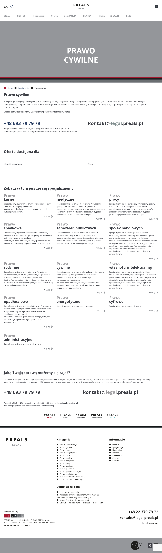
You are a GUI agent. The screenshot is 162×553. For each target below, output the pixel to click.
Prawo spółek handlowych (70, 471)
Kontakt (114, 16)
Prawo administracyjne (69, 445)
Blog (128, 16)
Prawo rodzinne (66, 466)
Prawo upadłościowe (68, 474)
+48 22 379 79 (143, 511)
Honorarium (69, 16)
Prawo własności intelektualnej (72, 476)
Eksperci (21, 16)
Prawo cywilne (66, 450)
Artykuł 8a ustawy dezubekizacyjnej (74, 500)
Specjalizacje (39, 16)
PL (156, 6)
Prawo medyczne (67, 460)
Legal (7, 16)
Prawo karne (65, 455)
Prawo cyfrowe (66, 447)
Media (102, 16)
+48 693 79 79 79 (22, 123)
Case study (116, 458)
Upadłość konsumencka (69, 492)
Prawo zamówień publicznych (72, 479)
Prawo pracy (65, 463)
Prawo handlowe (67, 458)
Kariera (87, 16)
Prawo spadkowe (67, 468)
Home (10, 88)
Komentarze (117, 455)
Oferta (54, 16)
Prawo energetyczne (68, 453)
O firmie (115, 445)
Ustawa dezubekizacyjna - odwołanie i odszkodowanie (82, 503)
